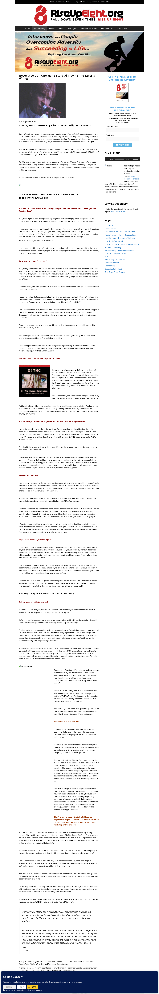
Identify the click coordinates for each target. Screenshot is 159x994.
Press (61, 28)
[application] (122, 159)
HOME (27, 28)
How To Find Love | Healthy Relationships (122, 244)
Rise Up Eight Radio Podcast (116, 259)
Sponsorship (94, 2)
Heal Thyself (72, 28)
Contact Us (105, 2)
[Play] (108, 159)
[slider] (136, 159)
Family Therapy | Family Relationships (120, 235)
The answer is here (118, 211)
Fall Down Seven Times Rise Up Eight (120, 232)
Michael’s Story (39, 28)
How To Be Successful (114, 241)
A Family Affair (122, 28)
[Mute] (131, 159)
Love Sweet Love (106, 28)
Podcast (52, 28)
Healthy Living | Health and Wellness (120, 238)
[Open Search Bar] (133, 28)
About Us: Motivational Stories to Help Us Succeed (69, 2)
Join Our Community (113, 247)
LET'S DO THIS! (122, 145)
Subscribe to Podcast (113, 269)
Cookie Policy (110, 228)
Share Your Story (112, 262)
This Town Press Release (115, 272)
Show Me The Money (89, 28)
